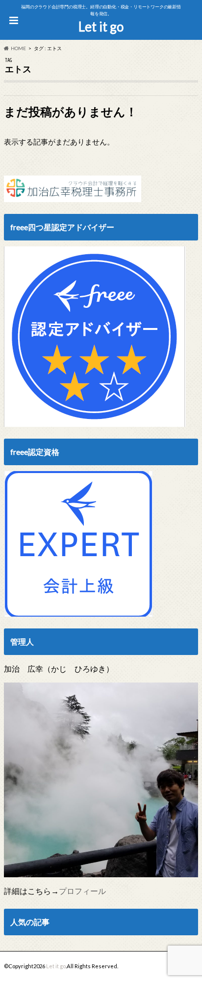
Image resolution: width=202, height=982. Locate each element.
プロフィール (82, 890)
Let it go (101, 26)
